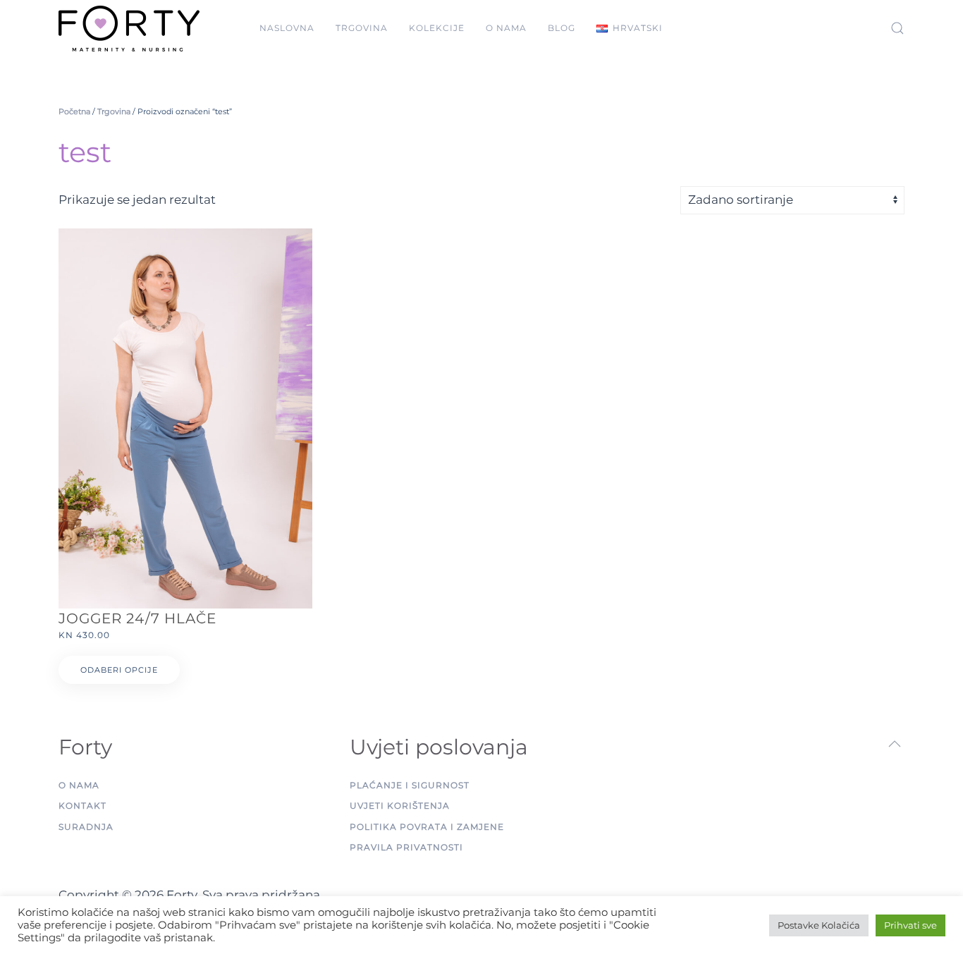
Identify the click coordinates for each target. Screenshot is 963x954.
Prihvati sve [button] (910, 925)
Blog (561, 28)
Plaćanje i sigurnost (410, 785)
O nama (506, 28)
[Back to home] (129, 28)
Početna (74, 111)
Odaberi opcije (119, 670)
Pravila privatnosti (406, 847)
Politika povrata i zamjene (427, 826)
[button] (629, 28)
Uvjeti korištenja (400, 805)
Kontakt (82, 805)
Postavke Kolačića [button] (819, 925)
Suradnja (86, 826)
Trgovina (362, 28)
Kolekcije (437, 28)
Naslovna (286, 28)
